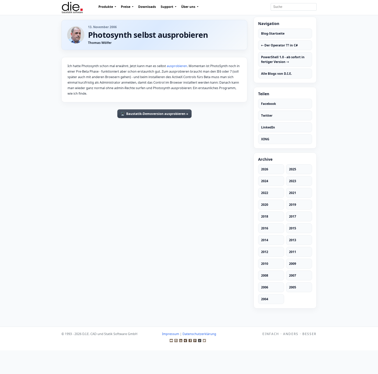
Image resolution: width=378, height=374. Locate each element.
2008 (264, 275)
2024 (264, 181)
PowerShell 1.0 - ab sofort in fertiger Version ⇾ (283, 59)
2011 (292, 252)
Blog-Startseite (272, 33)
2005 (292, 287)
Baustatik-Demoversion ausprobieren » (154, 114)
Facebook (268, 104)
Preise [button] (126, 7)
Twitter (266, 115)
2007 (292, 275)
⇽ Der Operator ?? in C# (279, 45)
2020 (264, 204)
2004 (264, 299)
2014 (264, 240)
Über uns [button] (188, 7)
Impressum (170, 334)
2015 (292, 228)
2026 (264, 169)
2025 (292, 169)
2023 (292, 181)
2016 (264, 228)
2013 (292, 240)
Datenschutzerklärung (199, 334)
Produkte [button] (106, 7)
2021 (292, 193)
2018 (264, 216)
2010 (264, 263)
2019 (292, 204)
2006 (264, 287)
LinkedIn (268, 127)
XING (265, 139)
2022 (264, 193)
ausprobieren (177, 66)
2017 (292, 216)
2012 (264, 252)
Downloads (147, 7)
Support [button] (167, 7)
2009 (292, 263)
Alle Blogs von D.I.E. (276, 73)
